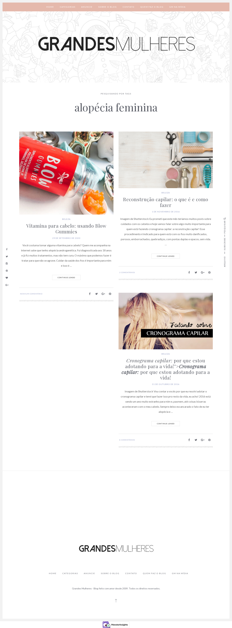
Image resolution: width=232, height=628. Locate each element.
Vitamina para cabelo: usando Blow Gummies (66, 229)
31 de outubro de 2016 (165, 384)
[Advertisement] (116, 499)
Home (50, 7)
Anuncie (87, 7)
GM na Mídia (177, 7)
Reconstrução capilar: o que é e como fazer (165, 202)
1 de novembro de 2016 (166, 211)
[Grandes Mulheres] (116, 44)
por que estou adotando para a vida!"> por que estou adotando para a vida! (166, 369)
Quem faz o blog (152, 7)
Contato (129, 7)
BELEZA (66, 219)
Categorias (67, 7)
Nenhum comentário (31, 294)
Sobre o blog (107, 7)
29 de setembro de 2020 (66, 238)
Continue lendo (66, 277)
